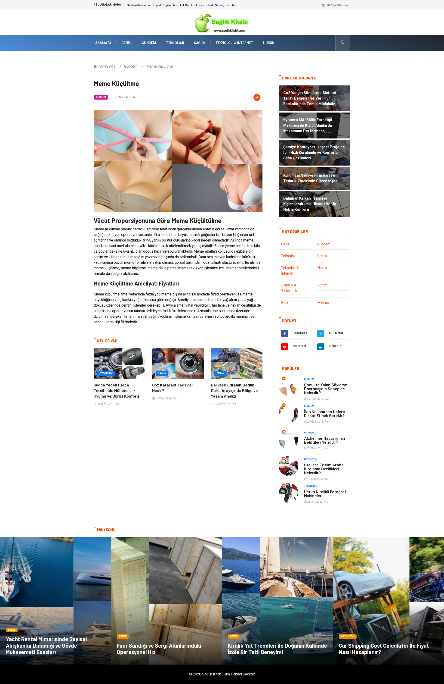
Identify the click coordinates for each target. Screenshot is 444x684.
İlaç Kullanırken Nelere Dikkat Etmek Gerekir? (324, 413)
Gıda (284, 302)
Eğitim (322, 285)
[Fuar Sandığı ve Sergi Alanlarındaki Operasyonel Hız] (166, 601)
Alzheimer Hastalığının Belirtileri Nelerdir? (324, 440)
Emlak (220, 373)
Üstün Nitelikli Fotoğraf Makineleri (325, 493)
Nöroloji (310, 432)
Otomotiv (106, 373)
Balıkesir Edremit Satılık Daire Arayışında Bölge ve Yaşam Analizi (234, 390)
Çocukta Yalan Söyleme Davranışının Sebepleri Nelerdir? (325, 388)
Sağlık (199, 43)
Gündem (149, 43)
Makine (323, 302)
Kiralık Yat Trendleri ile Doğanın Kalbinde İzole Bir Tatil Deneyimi (277, 648)
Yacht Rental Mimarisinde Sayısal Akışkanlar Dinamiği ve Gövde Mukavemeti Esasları (46, 645)
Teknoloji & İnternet (234, 43)
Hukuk (268, 43)
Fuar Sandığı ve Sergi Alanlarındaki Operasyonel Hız (159, 648)
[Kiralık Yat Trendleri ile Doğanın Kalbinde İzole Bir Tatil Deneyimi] (277, 601)
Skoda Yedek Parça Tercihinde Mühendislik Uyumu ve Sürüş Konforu (116, 390)
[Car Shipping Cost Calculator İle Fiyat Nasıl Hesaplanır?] (388, 601)
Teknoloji (175, 43)
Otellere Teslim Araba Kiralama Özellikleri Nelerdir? (324, 468)
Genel (126, 43)
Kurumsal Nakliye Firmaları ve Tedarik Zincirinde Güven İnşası (167, 5)
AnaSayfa (103, 43)
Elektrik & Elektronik (289, 288)
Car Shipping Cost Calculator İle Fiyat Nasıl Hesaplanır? (384, 648)
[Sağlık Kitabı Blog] (222, 21)
